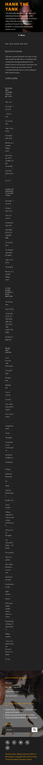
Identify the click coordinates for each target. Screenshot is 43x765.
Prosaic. (8, 659)
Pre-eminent (9, 553)
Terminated (9, 267)
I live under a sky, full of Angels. (9, 406)
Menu (23, 35)
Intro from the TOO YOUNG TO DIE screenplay (9, 160)
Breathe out (9, 500)
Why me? (8, 102)
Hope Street (9, 309)
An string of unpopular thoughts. (9, 252)
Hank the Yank (17, 7)
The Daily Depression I (9, 173)
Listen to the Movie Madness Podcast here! (21, 717)
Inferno (7, 599)
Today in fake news (12, 692)
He (6, 481)
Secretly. (8, 400)
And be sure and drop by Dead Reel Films (20, 715)
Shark (7, 486)
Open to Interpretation (9, 493)
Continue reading (11, 78)
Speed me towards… (14, 51)
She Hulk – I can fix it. (13, 687)
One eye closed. (11, 696)
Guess (7, 433)
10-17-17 (8, 181)
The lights (8, 438)
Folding (7, 469)
